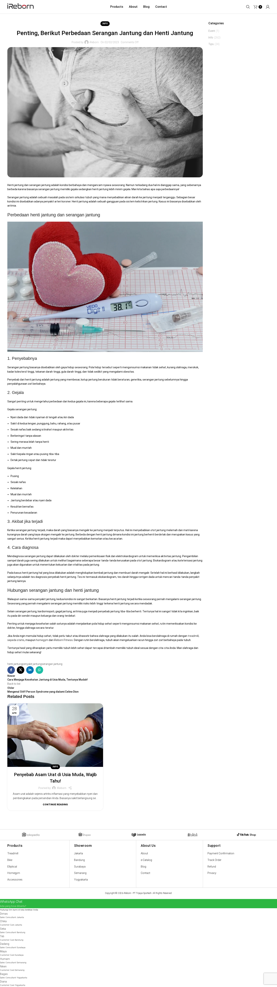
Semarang (80, 872)
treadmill (193, 635)
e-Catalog (146, 859)
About (144, 853)
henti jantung (14, 663)
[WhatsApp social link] (39, 670)
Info (105, 23)
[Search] (248, 7)
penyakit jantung (32, 663)
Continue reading (55, 804)
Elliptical (12, 866)
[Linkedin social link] (30, 670)
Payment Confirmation (220, 853)
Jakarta (78, 853)
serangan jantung (52, 663)
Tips (211, 44)
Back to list (13, 683)
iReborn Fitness (63, 640)
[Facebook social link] (11, 670)
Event (211, 30)
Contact (145, 872)
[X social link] (20, 670)
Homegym (13, 872)
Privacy (211, 872)
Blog (143, 866)
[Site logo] (20, 6)
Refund (211, 866)
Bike (9, 859)
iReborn (94, 42)
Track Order (214, 859)
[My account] (268, 7)
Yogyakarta (81, 879)
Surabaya (80, 866)
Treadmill (12, 853)
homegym (42, 640)
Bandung (79, 859)
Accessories (14, 879)
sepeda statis (15, 640)
